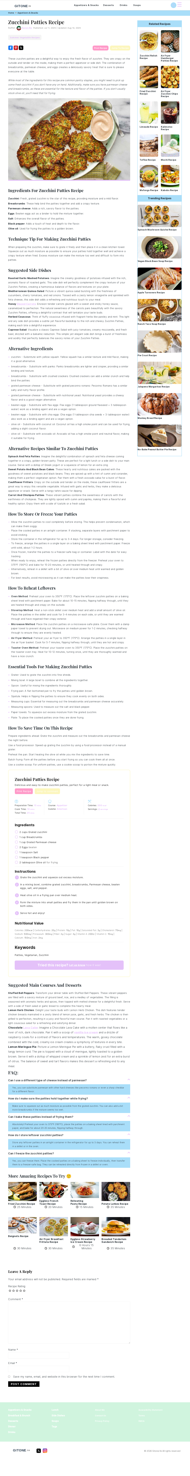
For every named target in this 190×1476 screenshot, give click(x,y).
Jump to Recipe (120, 48)
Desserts (108, 5)
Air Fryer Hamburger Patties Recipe (169, 58)
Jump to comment (47, 791)
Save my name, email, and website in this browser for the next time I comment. (64, 1376)
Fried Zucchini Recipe (148, 92)
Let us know (77, 965)
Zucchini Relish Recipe (148, 56)
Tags (54, 1426)
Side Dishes (58, 1415)
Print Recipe (100, 48)
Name (13, 1349)
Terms (141, 1415)
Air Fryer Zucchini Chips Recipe (169, 94)
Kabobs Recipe (169, 190)
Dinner (12, 1426)
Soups (137, 5)
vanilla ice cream (86, 1032)
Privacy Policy (102, 1421)
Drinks (123, 5)
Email (12, 1363)
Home (11, 13)
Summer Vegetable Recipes (25, 37)
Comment (15, 1299)
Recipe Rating (16, 1286)
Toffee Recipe (148, 160)
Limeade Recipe (149, 127)
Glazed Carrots (26, 303)
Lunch (55, 1409)
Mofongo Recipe (149, 190)
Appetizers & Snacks (86, 5)
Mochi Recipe (168, 160)
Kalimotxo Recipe (166, 128)
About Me (100, 1410)
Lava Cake (30, 1027)
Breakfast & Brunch (19, 1415)
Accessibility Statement (150, 1410)
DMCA (141, 1421)
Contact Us (100, 1415)
